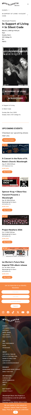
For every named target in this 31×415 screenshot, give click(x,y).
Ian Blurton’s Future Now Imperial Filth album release (14, 263)
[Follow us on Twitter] (18, 312)
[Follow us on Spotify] (27, 312)
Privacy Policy (7, 391)
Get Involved (6, 376)
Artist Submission (8, 380)
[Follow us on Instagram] (3, 312)
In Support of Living (15, 91)
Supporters (6, 361)
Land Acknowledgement (10, 363)
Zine (3, 341)
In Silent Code (15, 98)
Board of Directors (9, 358)
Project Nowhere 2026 (12, 230)
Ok (16, 412)
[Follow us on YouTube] (22, 312)
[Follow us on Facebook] (8, 312)
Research (5, 367)
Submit (15, 306)
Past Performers (8, 343)
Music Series (6, 332)
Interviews (6, 347)
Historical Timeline (9, 354)
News (4, 345)
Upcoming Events (8, 328)
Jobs (4, 384)
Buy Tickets (7, 172)
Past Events (6, 337)
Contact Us (6, 378)
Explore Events (9, 140)
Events (4, 10)
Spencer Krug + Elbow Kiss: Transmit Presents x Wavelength (14, 195)
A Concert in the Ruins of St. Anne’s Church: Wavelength (15, 160)
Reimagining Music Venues (11, 369)
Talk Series (6, 335)
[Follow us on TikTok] (13, 312)
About (4, 352)
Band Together (7, 371)
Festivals (5, 330)
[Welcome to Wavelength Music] (10, 4)
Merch (4, 382)
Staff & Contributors (9, 356)
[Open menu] (28, 4)
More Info (5, 168)
